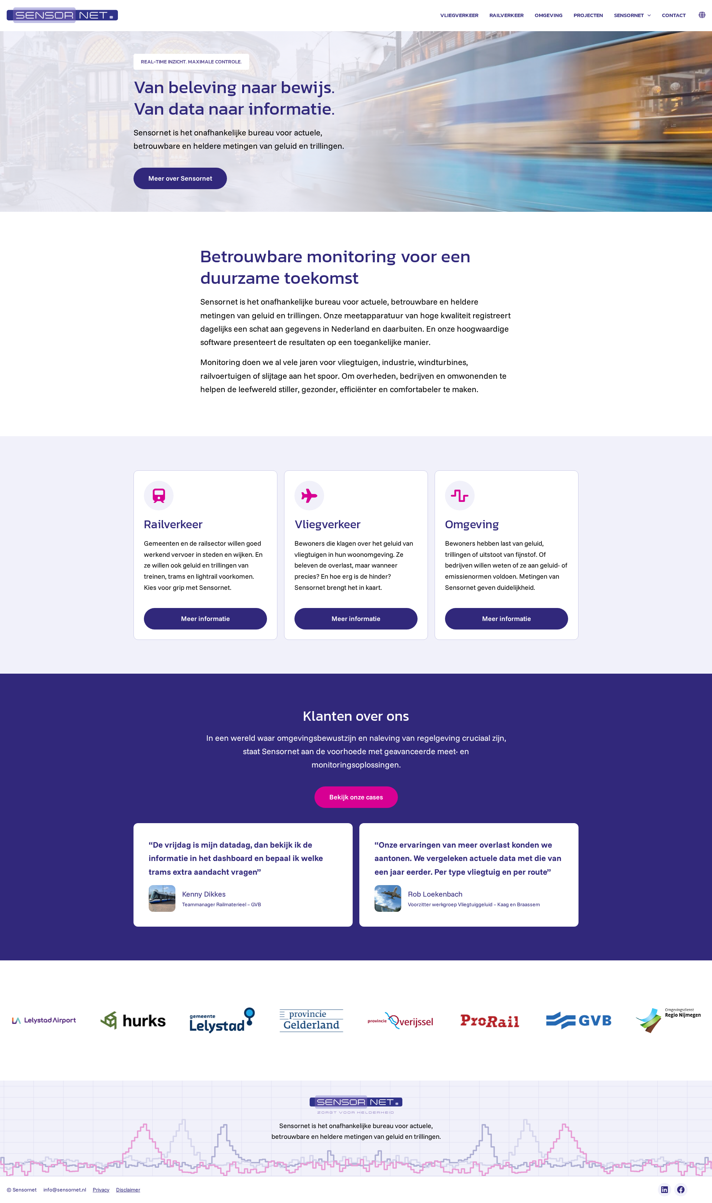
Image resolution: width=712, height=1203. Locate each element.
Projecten (588, 15)
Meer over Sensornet (180, 178)
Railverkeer (507, 15)
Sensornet (629, 15)
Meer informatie (205, 618)
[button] (647, 15)
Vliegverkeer (459, 15)
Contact (674, 15)
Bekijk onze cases (356, 797)
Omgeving (549, 15)
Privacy (101, 1189)
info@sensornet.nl (64, 1189)
